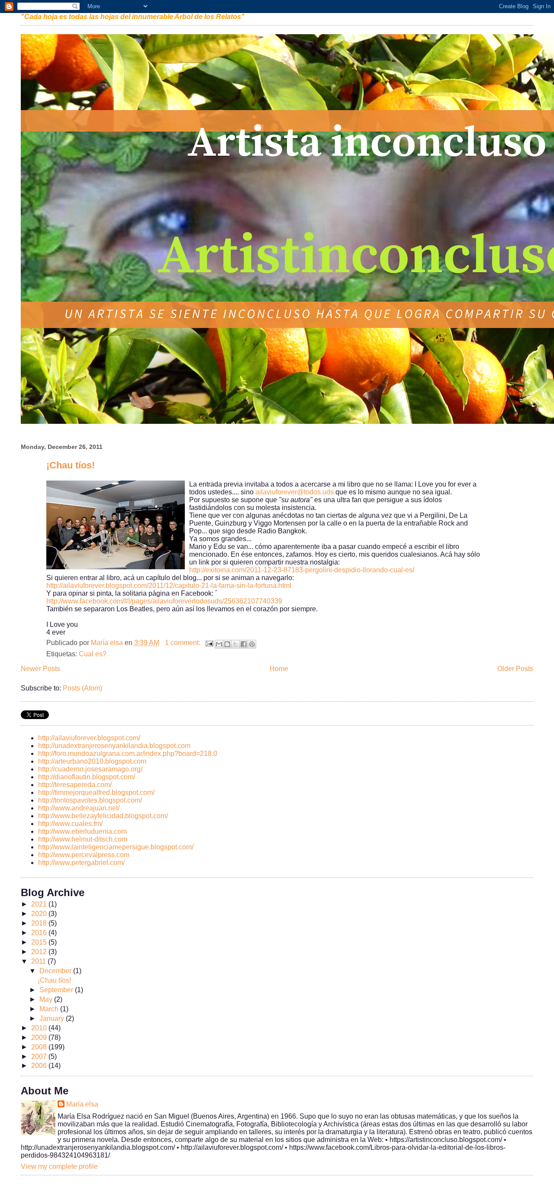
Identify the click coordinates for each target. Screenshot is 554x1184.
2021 (39, 904)
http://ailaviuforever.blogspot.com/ (89, 738)
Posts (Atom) (82, 688)
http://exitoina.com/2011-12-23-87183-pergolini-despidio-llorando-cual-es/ (301, 570)
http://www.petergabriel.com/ (81, 862)
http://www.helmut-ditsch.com (82, 839)
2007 (39, 1056)
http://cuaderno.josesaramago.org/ (90, 769)
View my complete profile (59, 1166)
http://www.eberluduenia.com (82, 831)
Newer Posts (40, 668)
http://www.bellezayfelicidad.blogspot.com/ (103, 815)
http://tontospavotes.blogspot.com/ (90, 800)
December (56, 970)
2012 (39, 951)
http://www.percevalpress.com (83, 854)
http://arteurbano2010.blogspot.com (92, 761)
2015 (39, 942)
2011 (39, 961)
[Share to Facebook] (243, 644)
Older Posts (515, 668)
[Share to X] (235, 644)
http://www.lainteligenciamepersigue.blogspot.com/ (115, 847)
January (52, 1018)
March (49, 1009)
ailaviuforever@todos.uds (294, 492)
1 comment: (183, 642)
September (57, 990)
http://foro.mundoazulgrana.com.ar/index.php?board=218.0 (127, 753)
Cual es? (92, 654)
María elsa (82, 1104)
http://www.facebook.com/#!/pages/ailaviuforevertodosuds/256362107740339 (164, 601)
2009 (39, 1037)
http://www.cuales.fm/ (70, 823)
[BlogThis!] (227, 644)
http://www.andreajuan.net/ (78, 808)
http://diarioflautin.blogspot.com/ (86, 777)
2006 (39, 1065)
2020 (39, 913)
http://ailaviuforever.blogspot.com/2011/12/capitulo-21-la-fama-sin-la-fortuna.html (168, 585)
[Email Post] (208, 642)
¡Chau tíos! (70, 465)
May (46, 999)
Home (279, 668)
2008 (39, 1047)
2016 (39, 932)
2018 (39, 923)
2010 (39, 1028)
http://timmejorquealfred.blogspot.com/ (96, 792)
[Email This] (219, 644)
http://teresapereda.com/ (75, 784)
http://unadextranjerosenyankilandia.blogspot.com (114, 745)
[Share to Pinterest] (252, 644)
